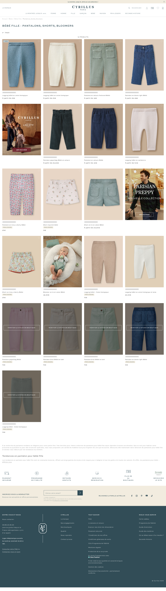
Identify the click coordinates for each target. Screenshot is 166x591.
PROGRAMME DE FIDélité (37, 479)
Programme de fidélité (147, 523)
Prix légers (115, 13)
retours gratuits (66, 479)
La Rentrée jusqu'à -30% (36, 13)
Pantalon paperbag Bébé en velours (56, 160)
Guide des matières (146, 531)
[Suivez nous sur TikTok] (152, 496)
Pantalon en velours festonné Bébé (97, 95)
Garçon (83, 13)
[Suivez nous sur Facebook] (131, 496)
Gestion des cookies (95, 567)
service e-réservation (97, 479)
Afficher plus (7, 462)
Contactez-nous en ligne (11, 552)
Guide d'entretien (145, 527)
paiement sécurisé (6, 479)
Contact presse (66, 539)
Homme (63, 13)
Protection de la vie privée (98, 551)
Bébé (93, 13)
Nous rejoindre (66, 535)
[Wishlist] (158, 8)
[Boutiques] (152, 8)
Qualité (63, 531)
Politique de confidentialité (60, 500)
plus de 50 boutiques (128, 478)
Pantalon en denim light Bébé (136, 95)
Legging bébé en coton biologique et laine (140, 292)
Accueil (4, 19)
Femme (53, 13)
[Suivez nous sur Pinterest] (141, 496)
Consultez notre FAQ (10, 549)
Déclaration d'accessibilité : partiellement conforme (104, 572)
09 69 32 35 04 (8, 525)
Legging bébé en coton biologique (15, 95)
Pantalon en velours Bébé (93, 160)
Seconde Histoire (145, 539)
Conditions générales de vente (99, 539)
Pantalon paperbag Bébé (11, 359)
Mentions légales (94, 547)
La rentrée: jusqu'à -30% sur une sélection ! (83, 2)
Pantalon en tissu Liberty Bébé (14, 225)
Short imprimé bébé (50, 225)
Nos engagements (67, 523)
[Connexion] (147, 8)
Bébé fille (17, 19)
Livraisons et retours (96, 523)
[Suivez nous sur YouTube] (147, 495)
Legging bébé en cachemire (135, 160)
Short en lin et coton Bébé (94, 225)
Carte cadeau (144, 519)
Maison (103, 13)
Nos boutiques (66, 527)
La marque (6, 8)
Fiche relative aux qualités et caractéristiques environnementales (105, 562)
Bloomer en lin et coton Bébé (54, 292)
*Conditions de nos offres (97, 535)
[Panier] (163, 8)
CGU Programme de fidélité (98, 543)
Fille (73, 13)
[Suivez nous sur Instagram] (137, 496)
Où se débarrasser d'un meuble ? (151, 535)
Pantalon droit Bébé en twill (53, 359)
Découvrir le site (158, 479)
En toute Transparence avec (98, 555)
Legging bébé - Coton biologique (96, 292)
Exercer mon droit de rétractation (100, 527)
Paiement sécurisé (95, 531)
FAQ (89, 519)
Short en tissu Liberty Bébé (12, 292)
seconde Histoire (132, 13)
